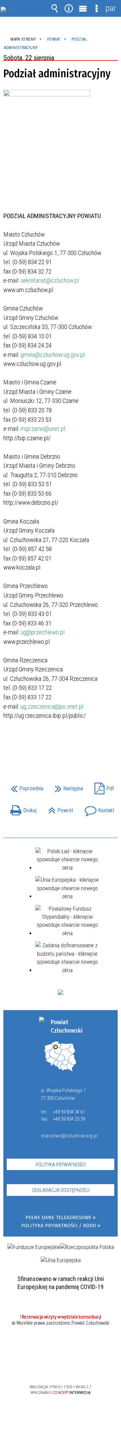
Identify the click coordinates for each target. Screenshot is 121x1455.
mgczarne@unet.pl (43, 428)
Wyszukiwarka (55, 8)
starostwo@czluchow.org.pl (68, 1135)
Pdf (102, 786)
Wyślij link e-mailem (72, 745)
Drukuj (22, 808)
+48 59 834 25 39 (69, 1119)
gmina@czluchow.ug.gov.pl (53, 355)
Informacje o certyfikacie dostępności (61, 1343)
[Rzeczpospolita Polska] (87, 1247)
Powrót (59, 808)
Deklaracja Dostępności (60, 1190)
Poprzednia (25, 786)
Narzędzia (69, 8)
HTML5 (49, 1367)
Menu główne (83, 8)
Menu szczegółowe (97, 8)
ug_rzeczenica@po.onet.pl (52, 706)
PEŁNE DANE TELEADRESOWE (58, 1217)
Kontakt (97, 808)
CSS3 (60, 1367)
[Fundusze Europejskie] (33, 1247)
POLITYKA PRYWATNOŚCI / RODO (58, 1225)
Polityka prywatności (61, 1165)
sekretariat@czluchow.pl (50, 280)
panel (111, 8)
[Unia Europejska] (61, 1260)
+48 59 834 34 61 (69, 1112)
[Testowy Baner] (60, 992)
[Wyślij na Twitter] (59, 745)
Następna (67, 786)
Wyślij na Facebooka (47, 745)
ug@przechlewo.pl (43, 632)
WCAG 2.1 (81, 1367)
